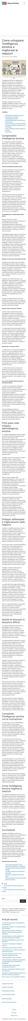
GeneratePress (22, 1019)
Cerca (3, 898)
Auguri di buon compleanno (9, 1002)
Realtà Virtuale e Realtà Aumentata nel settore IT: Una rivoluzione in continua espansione (12, 932)
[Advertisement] (14, 21)
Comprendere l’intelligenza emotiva (14, 115)
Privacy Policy (14, 1015)
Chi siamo (14, 1012)
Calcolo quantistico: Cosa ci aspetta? (11, 957)
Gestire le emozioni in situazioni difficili (15, 123)
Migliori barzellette (7, 998)
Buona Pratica (13, 3)
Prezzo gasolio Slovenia (8, 990)
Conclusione (8, 131)
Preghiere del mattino (7, 983)
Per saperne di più (14, 912)
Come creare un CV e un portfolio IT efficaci (13, 976)
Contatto (14, 1009)
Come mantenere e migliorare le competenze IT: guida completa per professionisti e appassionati (13, 961)
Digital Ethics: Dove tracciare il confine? (12, 947)
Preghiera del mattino (7, 987)
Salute (5, 883)
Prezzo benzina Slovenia (8, 994)
